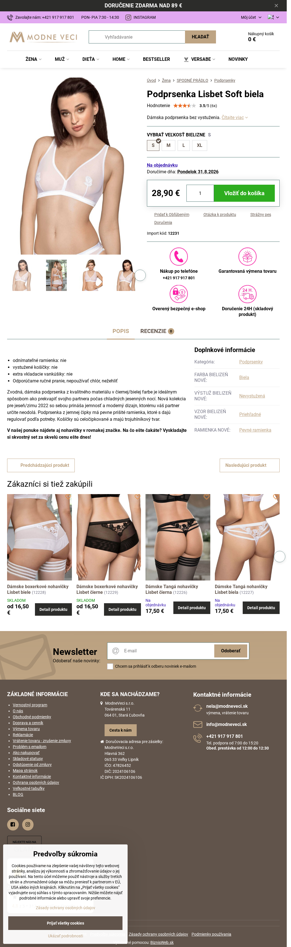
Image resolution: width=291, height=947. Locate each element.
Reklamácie (23, 734)
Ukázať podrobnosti (65, 936)
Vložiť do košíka (244, 193)
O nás (18, 711)
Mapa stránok (25, 770)
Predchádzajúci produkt (44, 465)
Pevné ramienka (255, 430)
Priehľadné (250, 414)
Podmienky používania (211, 934)
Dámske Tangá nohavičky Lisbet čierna (172, 589)
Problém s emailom (29, 746)
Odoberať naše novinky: (76, 660)
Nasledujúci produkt (245, 465)
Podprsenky (251, 362)
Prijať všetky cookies (65, 923)
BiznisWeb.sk (162, 942)
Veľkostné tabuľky (29, 788)
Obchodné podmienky (32, 717)
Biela (244, 377)
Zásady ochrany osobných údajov (158, 934)
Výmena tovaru (26, 729)
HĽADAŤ (200, 36)
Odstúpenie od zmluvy (32, 764)
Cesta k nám (120, 730)
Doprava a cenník (28, 723)
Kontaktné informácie (32, 776)
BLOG (18, 794)
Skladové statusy (28, 758)
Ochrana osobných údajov (36, 782)
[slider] (184, 105)
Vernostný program (30, 705)
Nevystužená (252, 396)
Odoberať (230, 650)
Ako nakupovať (26, 752)
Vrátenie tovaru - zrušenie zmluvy (42, 740)
